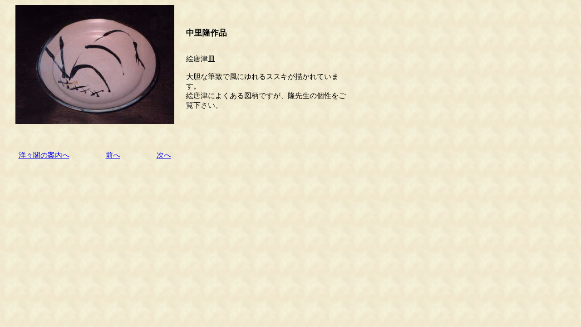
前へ (113, 155)
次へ (164, 155)
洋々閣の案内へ (44, 155)
